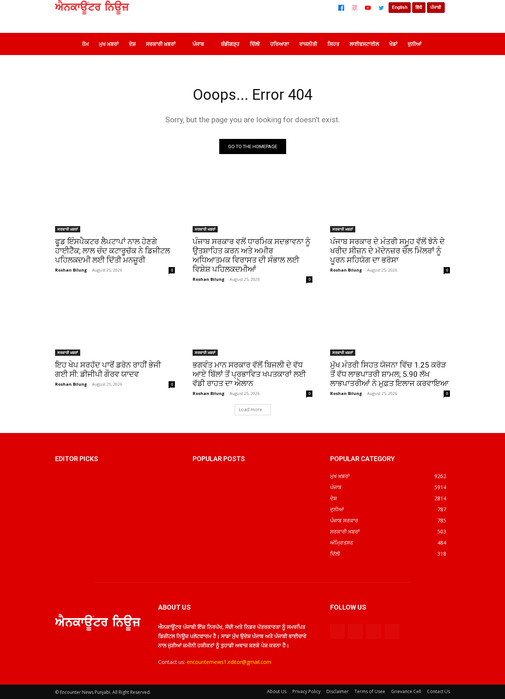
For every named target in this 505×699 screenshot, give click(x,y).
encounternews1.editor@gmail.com (229, 661)
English (399, 7)
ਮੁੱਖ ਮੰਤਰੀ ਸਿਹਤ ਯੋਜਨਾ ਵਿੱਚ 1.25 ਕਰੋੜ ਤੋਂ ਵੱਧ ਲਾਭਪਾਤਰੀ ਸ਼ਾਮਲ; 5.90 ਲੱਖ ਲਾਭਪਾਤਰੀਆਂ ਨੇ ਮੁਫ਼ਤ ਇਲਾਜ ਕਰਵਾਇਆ (389, 374)
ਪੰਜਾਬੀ (435, 7)
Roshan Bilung (71, 270)
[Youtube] (392, 631)
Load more (250, 409)
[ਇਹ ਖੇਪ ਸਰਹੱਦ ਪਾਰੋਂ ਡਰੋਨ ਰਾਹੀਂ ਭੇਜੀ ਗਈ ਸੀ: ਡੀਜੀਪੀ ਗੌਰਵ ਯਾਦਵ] (115, 326)
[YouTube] (368, 8)
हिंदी (419, 7)
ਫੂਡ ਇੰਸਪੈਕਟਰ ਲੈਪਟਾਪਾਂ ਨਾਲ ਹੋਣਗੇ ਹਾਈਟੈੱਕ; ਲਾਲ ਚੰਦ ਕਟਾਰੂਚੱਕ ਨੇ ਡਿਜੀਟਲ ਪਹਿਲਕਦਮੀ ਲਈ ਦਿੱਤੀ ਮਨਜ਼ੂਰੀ (112, 251)
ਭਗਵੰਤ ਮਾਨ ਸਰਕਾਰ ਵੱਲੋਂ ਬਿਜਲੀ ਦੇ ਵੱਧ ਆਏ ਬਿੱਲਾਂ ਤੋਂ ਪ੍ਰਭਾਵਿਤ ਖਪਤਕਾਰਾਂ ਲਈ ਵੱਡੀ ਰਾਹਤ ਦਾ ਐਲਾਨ (249, 374)
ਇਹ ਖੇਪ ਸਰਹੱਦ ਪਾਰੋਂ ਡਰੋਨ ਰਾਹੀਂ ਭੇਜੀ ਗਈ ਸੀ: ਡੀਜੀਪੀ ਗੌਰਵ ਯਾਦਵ (108, 370)
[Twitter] (381, 8)
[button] (439, 44)
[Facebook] (341, 8)
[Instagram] (354, 8)
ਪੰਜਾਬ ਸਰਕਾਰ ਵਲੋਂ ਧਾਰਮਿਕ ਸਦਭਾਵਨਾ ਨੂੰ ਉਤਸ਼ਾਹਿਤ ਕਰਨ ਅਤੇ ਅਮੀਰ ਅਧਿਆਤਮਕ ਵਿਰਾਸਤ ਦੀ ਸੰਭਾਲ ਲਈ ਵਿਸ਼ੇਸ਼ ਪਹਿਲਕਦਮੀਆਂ (252, 255)
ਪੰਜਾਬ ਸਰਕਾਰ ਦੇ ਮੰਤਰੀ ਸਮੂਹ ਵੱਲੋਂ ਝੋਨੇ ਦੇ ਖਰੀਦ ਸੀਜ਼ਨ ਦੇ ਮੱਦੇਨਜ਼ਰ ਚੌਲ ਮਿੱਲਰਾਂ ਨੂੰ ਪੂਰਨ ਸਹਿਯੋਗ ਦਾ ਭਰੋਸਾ (387, 251)
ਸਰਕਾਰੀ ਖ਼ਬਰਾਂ (67, 229)
